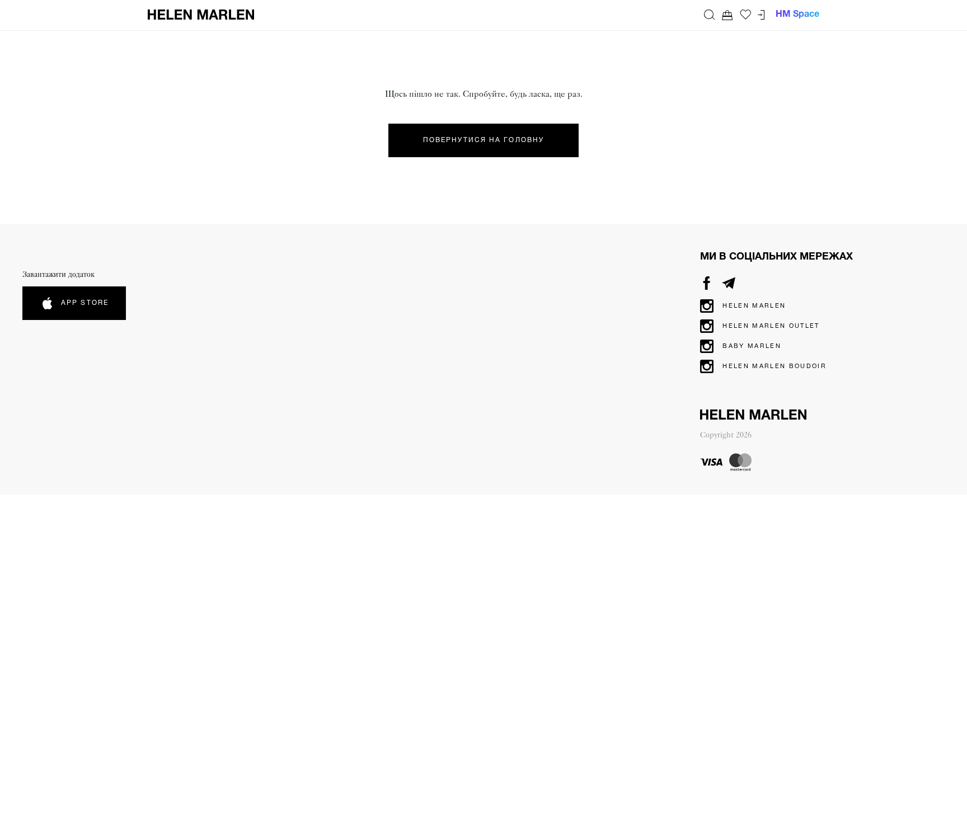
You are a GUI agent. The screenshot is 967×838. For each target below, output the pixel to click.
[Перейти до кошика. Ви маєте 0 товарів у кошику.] (727, 15)
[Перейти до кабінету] (761, 15)
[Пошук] (709, 14)
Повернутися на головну (483, 140)
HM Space (797, 14)
